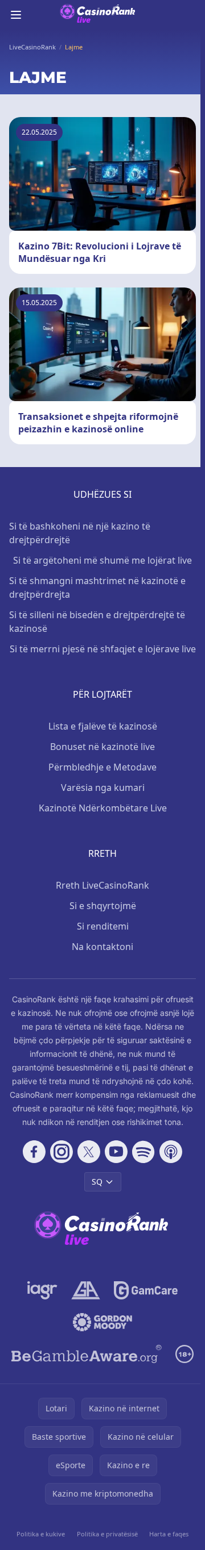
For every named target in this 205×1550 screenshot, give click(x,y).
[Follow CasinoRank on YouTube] (116, 1151)
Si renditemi (103, 926)
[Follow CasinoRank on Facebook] (34, 1151)
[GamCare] (145, 1290)
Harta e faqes (168, 1534)
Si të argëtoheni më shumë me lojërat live (102, 560)
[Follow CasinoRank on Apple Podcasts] (170, 1151)
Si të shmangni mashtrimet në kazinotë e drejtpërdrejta (97, 587)
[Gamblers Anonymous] (85, 1290)
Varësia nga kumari (103, 787)
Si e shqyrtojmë (102, 905)
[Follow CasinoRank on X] (88, 1151)
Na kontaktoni (102, 946)
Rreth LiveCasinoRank (102, 885)
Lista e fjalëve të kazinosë (102, 726)
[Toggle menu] (16, 14)
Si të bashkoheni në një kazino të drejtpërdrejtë (79, 533)
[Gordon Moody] (102, 1322)
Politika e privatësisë (107, 1534)
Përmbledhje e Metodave (102, 767)
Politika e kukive (41, 1534)
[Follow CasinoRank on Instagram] (61, 1151)
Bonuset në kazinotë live (102, 746)
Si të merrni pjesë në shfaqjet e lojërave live (103, 649)
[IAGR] (42, 1290)
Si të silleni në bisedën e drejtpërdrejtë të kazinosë (97, 622)
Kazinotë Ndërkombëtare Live (103, 808)
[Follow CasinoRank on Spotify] (143, 1151)
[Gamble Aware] (86, 1354)
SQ (97, 1181)
